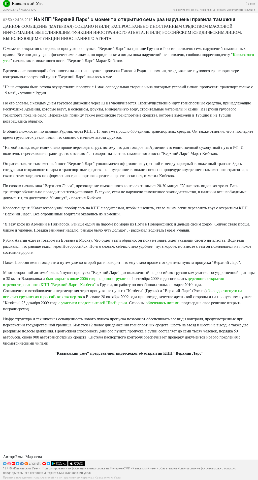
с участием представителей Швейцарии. (93, 302)
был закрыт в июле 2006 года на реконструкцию (88, 278)
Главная (250, 3)
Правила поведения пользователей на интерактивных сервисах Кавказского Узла (62, 477)
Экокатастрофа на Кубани (241, 10)
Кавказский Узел (28, 3)
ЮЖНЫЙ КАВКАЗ (19, 10)
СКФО (6, 10)
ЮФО (33, 10)
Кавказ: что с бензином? (186, 10)
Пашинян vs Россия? (213, 10)
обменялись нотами (162, 302)
